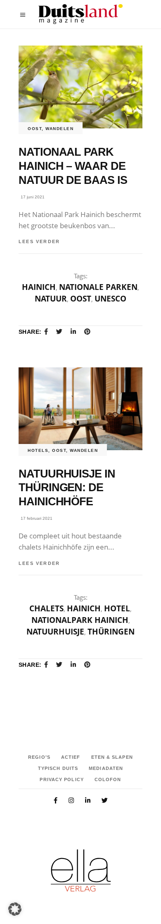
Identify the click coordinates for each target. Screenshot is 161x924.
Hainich (39, 287)
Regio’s (39, 757)
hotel (117, 608)
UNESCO (110, 298)
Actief (70, 757)
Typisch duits (58, 768)
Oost (35, 128)
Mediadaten (106, 768)
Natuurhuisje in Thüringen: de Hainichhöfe (67, 488)
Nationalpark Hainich (79, 620)
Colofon (108, 779)
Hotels (38, 450)
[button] (15, 909)
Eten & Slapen (112, 757)
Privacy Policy (61, 779)
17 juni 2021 (33, 197)
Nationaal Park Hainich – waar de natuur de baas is (73, 166)
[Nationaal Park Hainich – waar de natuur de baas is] (80, 87)
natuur (51, 298)
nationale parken (98, 287)
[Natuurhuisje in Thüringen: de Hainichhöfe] (80, 408)
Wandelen (59, 128)
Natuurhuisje (55, 631)
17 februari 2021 (36, 518)
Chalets (46, 608)
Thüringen (111, 631)
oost (80, 298)
